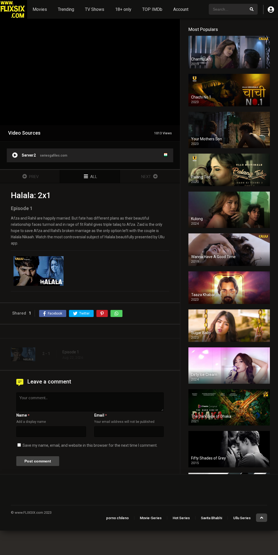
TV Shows (94, 9)
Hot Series (181, 518)
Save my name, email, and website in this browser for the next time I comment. (90, 445)
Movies (40, 9)
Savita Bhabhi (211, 518)
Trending (66, 9)
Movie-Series (151, 518)
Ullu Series (242, 518)
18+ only (123, 9)
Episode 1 (70, 352)
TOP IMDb (152, 9)
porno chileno (117, 518)
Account (180, 9)
